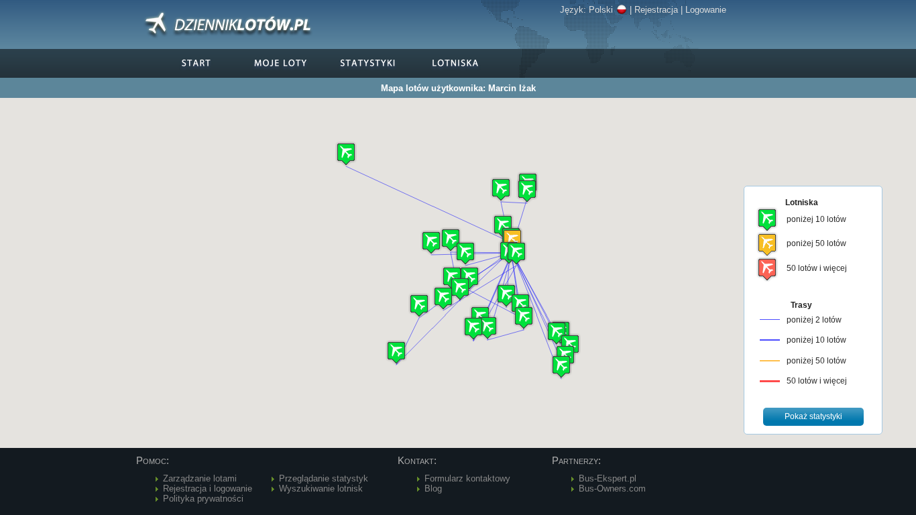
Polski (601, 10)
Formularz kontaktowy (467, 478)
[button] (473, 328)
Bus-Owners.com (612, 488)
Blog (433, 488)
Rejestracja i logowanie (207, 488)
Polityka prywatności (203, 499)
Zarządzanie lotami (200, 478)
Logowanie (705, 10)
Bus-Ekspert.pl (607, 478)
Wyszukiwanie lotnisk (321, 488)
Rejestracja (656, 10)
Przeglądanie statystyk (323, 478)
